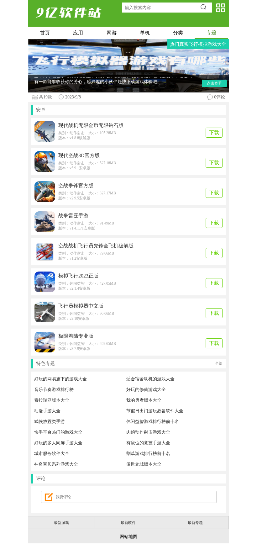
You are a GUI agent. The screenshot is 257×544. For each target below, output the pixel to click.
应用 (78, 32)
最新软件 (128, 522)
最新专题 (195, 522)
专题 (211, 32)
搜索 (205, 8)
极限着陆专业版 (75, 336)
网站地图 (128, 536)
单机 (145, 32)
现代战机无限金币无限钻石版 (90, 125)
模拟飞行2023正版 (78, 275)
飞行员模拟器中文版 (80, 306)
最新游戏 (61, 522)
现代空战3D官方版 (79, 155)
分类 (178, 32)
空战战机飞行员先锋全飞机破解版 (96, 245)
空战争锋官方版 (75, 185)
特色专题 (129, 363)
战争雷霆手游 (73, 215)
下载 (214, 132)
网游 (112, 32)
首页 (45, 32)
